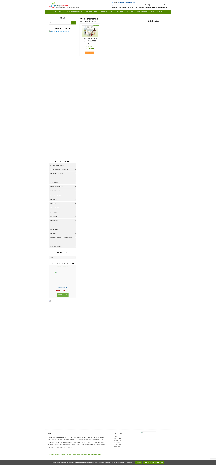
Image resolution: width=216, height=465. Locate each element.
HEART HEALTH (54, 216)
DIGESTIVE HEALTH (55, 190)
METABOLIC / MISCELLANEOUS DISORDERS (61, 237)
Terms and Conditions (145, 7)
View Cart (114, 7)
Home (54, 12)
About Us (61, 12)
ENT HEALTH (53, 199)
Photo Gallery (122, 7)
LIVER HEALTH (53, 225)
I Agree (138, 462)
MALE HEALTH (53, 233)
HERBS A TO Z (119, 12)
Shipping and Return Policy (159, 7)
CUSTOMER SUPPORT (142, 12)
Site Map (116, 448)
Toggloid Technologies (94, 454)
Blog (152, 12)
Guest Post (117, 442)
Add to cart (62, 295)
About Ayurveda (132, 7)
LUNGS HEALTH (54, 229)
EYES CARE (53, 203)
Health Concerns (91, 12)
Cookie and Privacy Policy (153, 462)
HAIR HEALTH (53, 212)
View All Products (118, 440)
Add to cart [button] (89, 53)
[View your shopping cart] (164, 4)
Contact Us (160, 12)
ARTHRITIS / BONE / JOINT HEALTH (59, 169)
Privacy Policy (118, 444)
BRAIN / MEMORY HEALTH (56, 173)
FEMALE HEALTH (54, 208)
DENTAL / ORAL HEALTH (56, 186)
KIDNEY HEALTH (54, 220)
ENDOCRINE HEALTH (55, 195)
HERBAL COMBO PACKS (107, 12)
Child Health (54, 182)
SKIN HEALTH (53, 242)
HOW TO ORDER (130, 12)
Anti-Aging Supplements (57, 165)
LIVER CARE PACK (62, 267)
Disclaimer (117, 446)
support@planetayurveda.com (126, 2)
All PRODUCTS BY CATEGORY (74, 12)
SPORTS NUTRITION (55, 246)
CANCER (52, 178)
